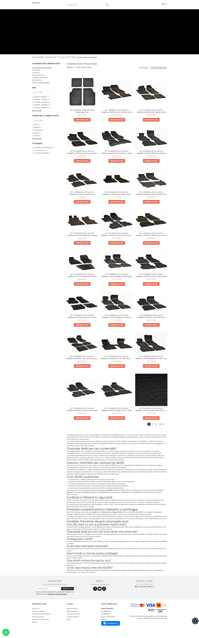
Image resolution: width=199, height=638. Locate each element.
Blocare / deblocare (76, 15)
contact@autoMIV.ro (146, 586)
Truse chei (91, 19)
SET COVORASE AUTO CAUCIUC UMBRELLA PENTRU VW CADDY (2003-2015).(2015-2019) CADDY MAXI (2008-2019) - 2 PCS (116, 193)
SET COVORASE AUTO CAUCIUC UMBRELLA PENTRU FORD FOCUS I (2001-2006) (116, 409)
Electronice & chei (38, 17)
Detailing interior (38, 34)
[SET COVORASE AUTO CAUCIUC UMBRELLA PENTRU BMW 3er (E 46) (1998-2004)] (151, 343)
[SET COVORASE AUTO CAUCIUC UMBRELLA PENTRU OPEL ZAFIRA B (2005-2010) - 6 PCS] (82, 343)
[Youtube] (100, 589)
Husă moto (71, 42)
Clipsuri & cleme (105, 19)
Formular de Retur (73, 617)
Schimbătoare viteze (39, 10)
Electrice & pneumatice (77, 51)
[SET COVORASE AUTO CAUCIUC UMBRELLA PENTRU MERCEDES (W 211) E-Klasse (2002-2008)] (151, 390)
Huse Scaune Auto (38, 75)
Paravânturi (36, 42)
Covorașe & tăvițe (38, 25)
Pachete (35, 30)
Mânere (97, 19)
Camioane (35, 49)
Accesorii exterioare (38, 40)
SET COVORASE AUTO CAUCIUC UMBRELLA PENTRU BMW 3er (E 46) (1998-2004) (151, 357)
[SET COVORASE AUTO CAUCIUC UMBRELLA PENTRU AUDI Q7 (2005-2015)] (151, 179)
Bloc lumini (46, 15)
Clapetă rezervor (96, 15)
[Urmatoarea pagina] (163, 424)
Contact (35, 622)
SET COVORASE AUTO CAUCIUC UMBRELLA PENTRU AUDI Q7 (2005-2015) (151, 193)
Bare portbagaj (63, 42)
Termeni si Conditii (38, 611)
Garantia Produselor (73, 614)
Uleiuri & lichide (81, 34)
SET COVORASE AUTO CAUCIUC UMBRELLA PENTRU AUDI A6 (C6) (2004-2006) (82, 152)
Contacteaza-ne (112, 623)
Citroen (36, 133)
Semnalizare (118, 15)
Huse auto (35, 21)
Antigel (93, 34)
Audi (35, 125)
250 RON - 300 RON (40, 108)
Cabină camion (65, 51)
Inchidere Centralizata (39, 77)
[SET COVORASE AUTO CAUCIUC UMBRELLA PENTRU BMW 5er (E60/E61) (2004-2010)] (151, 138)
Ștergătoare (75, 38)
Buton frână (87, 15)
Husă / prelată (53, 42)
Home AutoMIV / (38, 57)
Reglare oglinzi (54, 15)
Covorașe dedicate (38, 27)
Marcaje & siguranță (53, 51)
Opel (122, 490)
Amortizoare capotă (53, 38)
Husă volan (45, 23)
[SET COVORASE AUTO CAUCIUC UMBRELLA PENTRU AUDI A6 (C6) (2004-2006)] (82, 138)
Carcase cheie (36, 19)
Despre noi (36, 608)
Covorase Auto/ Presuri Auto (42, 68)
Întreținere (36, 32)
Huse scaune (36, 23)
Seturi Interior (37, 80)
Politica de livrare (38, 617)
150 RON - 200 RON (40, 102)
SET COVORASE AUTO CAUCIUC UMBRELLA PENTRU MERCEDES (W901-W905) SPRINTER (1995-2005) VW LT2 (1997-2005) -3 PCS (82, 275)
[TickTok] (104, 589)
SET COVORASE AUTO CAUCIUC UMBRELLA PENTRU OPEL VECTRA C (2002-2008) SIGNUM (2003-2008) (151, 316)
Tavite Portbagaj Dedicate (41, 83)
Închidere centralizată (72, 19)
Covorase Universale (41, 153)
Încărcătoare (83, 19)
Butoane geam (37, 15)
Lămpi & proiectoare (39, 51)
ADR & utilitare (90, 51)
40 (160, 424)
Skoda (116, 490)
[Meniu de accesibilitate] (195, 621)
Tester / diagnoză (59, 19)
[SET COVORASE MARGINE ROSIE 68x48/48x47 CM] (82, 91)
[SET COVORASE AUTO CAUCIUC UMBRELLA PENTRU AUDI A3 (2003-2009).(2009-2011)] (151, 261)
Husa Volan (36, 70)
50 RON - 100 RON (40, 97)
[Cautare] (107, 5)
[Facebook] (95, 589)
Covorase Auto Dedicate (42, 147)
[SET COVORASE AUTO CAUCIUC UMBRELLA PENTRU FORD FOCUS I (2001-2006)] (117, 389)
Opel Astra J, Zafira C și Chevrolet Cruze (96, 492)
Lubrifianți (72, 34)
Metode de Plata (72, 608)
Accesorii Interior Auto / (67, 57)
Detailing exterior (49, 34)
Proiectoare (60, 47)
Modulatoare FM (47, 19)
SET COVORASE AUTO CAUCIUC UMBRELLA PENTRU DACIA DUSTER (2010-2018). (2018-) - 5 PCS (117, 234)
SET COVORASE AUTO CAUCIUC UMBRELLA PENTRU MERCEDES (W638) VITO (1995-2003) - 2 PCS (82, 234)
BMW (36, 127)
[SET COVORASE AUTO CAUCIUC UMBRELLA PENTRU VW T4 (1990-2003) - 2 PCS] (117, 343)
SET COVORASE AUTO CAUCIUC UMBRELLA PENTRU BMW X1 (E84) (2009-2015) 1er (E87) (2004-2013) (116, 275)
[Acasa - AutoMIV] (43, 5)
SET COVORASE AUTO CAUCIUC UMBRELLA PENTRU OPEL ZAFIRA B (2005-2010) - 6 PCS (82, 357)
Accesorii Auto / (51, 57)
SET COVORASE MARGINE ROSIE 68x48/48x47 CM (82, 111)
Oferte (34, 53)
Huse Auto (35, 72)
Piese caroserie (37, 38)
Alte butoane (126, 15)
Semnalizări (44, 47)
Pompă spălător (65, 38)
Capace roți (44, 42)
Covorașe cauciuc (51, 27)
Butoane (35, 12)
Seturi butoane (64, 15)
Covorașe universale (63, 27)
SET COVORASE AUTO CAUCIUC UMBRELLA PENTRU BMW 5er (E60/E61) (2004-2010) (151, 152)
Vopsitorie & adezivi (62, 34)
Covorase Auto (39, 150)
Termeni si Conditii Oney (40, 619)
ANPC (69, 619)
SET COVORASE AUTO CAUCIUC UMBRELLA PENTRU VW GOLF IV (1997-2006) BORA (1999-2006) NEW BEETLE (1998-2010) (82, 316)
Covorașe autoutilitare (78, 27)
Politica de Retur (72, 611)
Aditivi (88, 34)
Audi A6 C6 (126, 492)
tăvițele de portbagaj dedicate (112, 512)
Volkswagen (109, 490)
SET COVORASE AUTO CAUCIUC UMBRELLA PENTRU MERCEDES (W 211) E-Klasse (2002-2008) (151, 409)
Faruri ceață (52, 47)
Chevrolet (37, 130)
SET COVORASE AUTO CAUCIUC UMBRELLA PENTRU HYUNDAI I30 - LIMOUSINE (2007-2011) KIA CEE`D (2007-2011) (82, 193)
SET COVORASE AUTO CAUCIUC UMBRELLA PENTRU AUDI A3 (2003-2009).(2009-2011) (151, 275)
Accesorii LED (68, 47)
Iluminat (35, 45)
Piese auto (35, 36)
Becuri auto (36, 47)
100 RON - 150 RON (40, 99)
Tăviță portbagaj (91, 27)
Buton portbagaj (108, 15)
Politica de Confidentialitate (57, 594)
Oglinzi (44, 38)
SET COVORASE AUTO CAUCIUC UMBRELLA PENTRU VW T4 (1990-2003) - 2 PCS (117, 357)
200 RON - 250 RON (40, 105)
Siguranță (114, 19)
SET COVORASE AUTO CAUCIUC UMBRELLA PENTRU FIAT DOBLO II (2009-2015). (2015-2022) (116, 152)
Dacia (36, 135)
